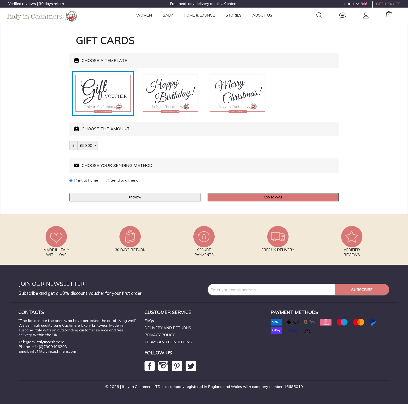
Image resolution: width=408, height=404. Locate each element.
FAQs (149, 320)
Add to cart (273, 197)
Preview (135, 197)
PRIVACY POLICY (159, 334)
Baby (168, 15)
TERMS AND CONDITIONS (168, 341)
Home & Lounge (199, 15)
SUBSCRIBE (362, 289)
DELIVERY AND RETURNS (167, 327)
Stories (234, 15)
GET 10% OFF (388, 4)
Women (144, 15)
